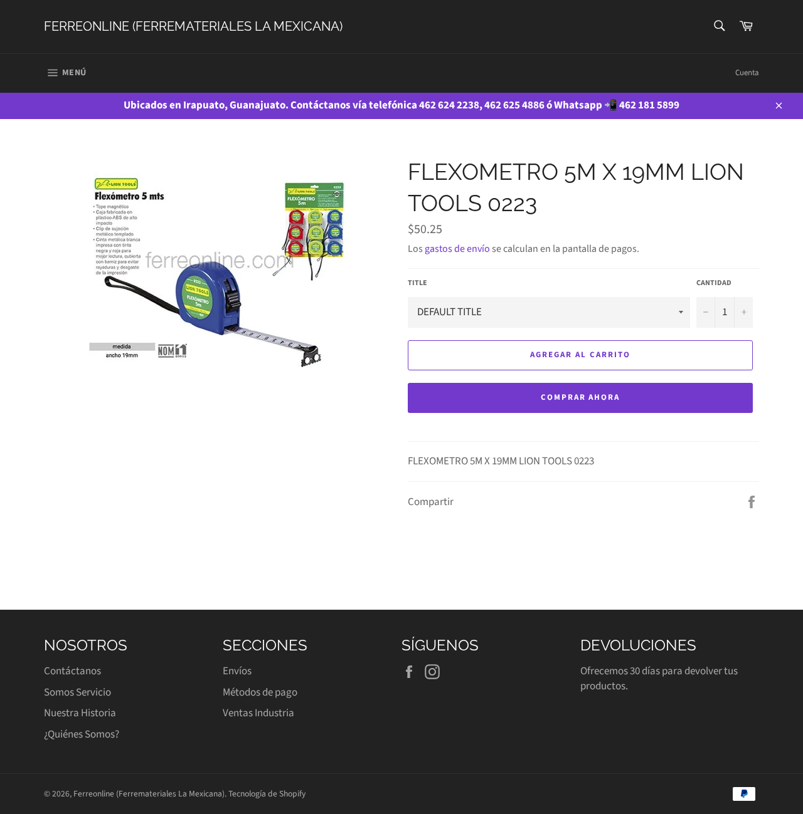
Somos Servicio (77, 692)
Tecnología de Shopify (267, 794)
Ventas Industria (258, 713)
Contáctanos (72, 671)
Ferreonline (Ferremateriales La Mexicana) (193, 26)
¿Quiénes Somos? (81, 734)
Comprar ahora (580, 397)
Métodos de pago (260, 692)
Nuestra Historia (80, 713)
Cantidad (713, 283)
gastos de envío (457, 249)
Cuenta (747, 72)
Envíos (237, 671)
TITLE (417, 283)
